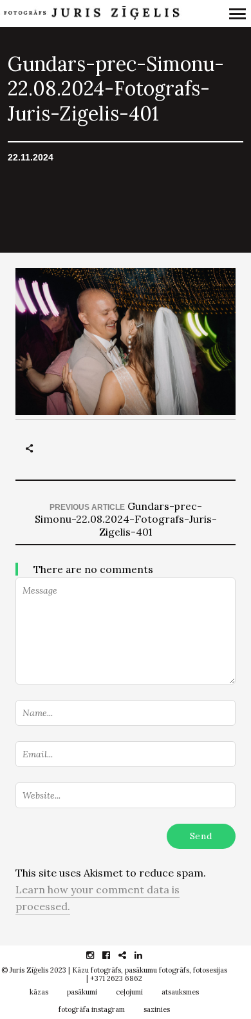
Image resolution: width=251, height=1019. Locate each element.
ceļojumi (129, 991)
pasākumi (82, 991)
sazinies (157, 1009)
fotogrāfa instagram (92, 1009)
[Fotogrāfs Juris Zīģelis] (91, 13)
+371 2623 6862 (116, 978)
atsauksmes (180, 991)
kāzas (39, 991)
